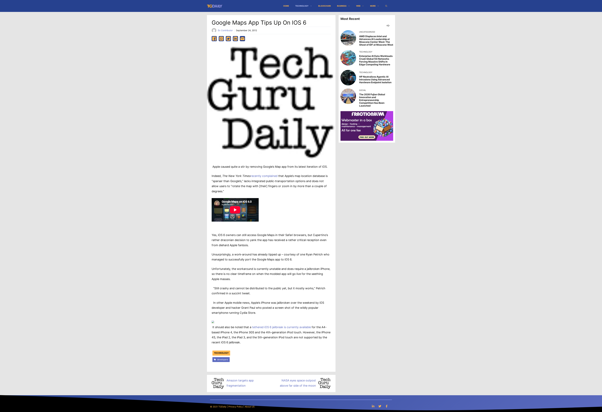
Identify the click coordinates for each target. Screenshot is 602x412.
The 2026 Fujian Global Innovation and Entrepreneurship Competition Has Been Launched (372, 100)
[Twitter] (379, 406)
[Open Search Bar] (386, 6)
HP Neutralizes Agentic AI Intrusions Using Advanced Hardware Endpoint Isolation (375, 79)
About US (250, 406)
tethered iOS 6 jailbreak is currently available (281, 327)
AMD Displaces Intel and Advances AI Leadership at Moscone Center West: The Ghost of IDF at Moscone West (376, 40)
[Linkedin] (373, 406)
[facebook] (214, 38)
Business (341, 6)
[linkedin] (235, 38)
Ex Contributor (225, 30)
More (373, 6)
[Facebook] (386, 406)
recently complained (264, 176)
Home (286, 6)
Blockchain (324, 6)
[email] (242, 38)
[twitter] (228, 38)
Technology (302, 6)
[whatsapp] (221, 38)
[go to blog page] (388, 25)
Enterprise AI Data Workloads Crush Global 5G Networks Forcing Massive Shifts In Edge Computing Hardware (376, 60)
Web (358, 6)
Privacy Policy (235, 406)
